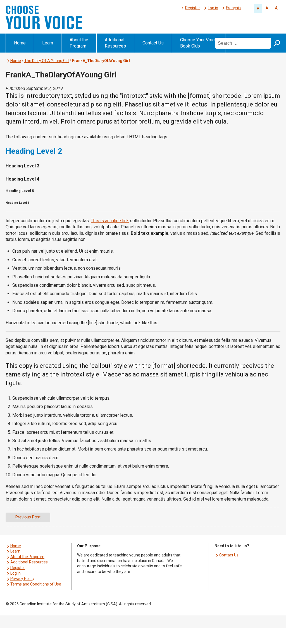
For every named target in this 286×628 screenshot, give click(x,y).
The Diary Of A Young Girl (46, 60)
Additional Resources (115, 43)
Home (20, 43)
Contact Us (153, 43)
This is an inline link (110, 220)
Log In (15, 573)
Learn (47, 43)
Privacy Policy (22, 578)
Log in (213, 8)
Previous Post (27, 517)
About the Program (79, 43)
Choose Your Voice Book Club (198, 43)
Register (192, 8)
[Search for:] (243, 43)
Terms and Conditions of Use (35, 584)
